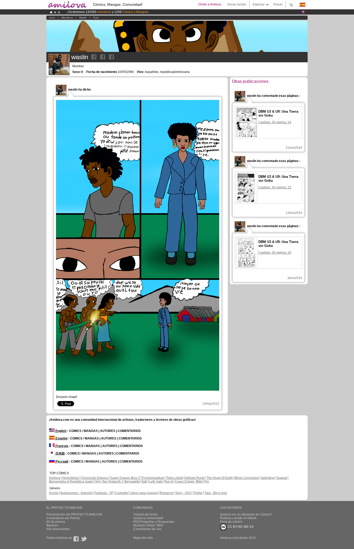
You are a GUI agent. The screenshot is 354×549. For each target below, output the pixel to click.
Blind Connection (247, 478)
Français (61, 446)
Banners (52, 525)
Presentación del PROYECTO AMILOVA (74, 514)
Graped (282, 478)
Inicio (52, 17)
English (60, 431)
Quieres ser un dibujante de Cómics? (246, 514)
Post (95, 17)
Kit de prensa (55, 522)
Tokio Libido (174, 478)
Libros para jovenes (144, 493)
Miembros (67, 17)
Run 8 (169, 481)
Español (61, 438)
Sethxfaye (268, 478)
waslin (83, 17)
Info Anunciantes (58, 529)
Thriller (198, 493)
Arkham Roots (195, 478)
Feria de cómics (231, 522)
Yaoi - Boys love (215, 493)
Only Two (101, 481)
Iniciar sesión (237, 4)
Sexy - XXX (183, 493)
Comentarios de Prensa (63, 518)
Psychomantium (153, 478)
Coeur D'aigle (185, 481)
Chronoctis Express (94, 478)
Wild (199, 481)
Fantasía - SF (104, 493)
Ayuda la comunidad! (148, 518)
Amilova (54, 478)
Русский (61, 461)
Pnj (206, 481)
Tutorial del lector (145, 514)
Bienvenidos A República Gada (71, 481)
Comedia (121, 493)
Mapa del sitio (143, 538)
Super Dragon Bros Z (125, 478)
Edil (144, 481)
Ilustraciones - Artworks (76, 493)
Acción (54, 493)
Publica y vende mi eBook (238, 518)
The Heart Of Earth (220, 478)
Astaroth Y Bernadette (124, 481)
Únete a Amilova (209, 4)
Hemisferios (70, 478)
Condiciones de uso (147, 529)
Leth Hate (156, 481)
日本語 (60, 453)
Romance (166, 493)
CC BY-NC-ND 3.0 (240, 526)
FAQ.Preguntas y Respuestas (153, 522)
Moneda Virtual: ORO (148, 525)
